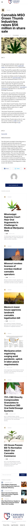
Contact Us (22, 525)
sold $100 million (17, 77)
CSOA (7, 233)
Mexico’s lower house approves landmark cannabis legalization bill (12, 312)
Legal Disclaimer (14, 525)
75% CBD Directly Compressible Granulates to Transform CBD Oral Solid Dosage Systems (13, 404)
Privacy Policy (6, 525)
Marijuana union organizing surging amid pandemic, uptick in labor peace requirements (13, 357)
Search (23, 474)
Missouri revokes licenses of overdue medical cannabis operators (13, 269)
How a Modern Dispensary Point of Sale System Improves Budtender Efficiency (10, 486)
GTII (19, 122)
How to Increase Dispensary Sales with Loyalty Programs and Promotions (9, 494)
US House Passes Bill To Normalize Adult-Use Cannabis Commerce (13, 450)
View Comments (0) (13, 185)
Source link (4, 134)
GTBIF (15, 121)
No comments (16, 35)
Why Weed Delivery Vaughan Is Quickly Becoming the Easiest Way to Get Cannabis (10, 502)
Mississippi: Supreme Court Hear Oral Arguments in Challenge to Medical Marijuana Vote (14, 222)
